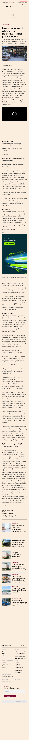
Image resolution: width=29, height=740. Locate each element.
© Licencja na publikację (8, 510)
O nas (3, 652)
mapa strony (5, 679)
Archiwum (4, 667)
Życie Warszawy (18, 672)
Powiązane (4, 521)
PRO (11, 7)
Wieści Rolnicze (18, 670)
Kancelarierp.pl (18, 669)
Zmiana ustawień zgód (20, 653)
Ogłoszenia (5, 664)
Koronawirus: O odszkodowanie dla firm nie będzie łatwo (13, 165)
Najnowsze (16, 521)
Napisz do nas (5, 655)
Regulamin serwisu (19, 655)
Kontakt (4, 653)
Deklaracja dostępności (20, 658)
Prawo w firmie (6, 24)
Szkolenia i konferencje (8, 676)
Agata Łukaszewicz (7, 65)
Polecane (11, 521)
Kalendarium (17, 679)
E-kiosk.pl (17, 662)
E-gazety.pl (17, 664)
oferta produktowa (7, 681)
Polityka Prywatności (20, 652)
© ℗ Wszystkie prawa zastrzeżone (10, 511)
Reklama (4, 662)
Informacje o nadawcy (20, 656)
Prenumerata (5, 666)
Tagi (22, 521)
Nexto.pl (16, 666)
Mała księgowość (19, 667)
